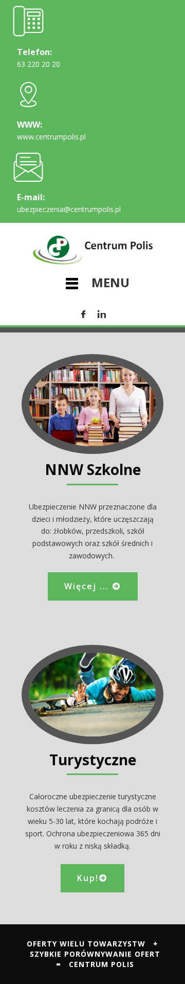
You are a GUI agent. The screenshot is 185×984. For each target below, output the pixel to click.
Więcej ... (88, 586)
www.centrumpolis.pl (51, 137)
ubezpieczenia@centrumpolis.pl (69, 209)
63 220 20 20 (38, 64)
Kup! (88, 878)
